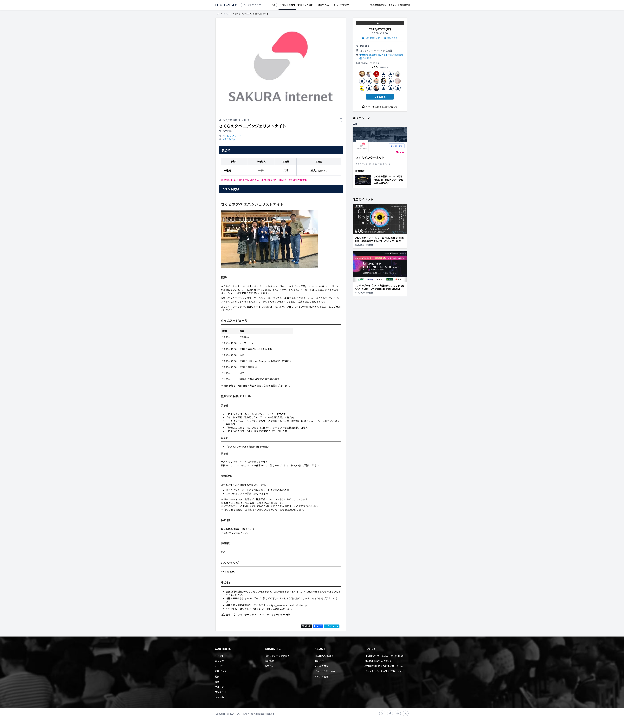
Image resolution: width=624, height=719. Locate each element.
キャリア (236, 136)
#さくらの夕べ (230, 139)
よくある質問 (321, 666)
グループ (219, 686)
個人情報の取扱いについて (378, 660)
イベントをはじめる (325, 671)
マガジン (219, 666)
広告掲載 (269, 660)
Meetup (227, 136)
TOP (217, 13)
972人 (400, 152)
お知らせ (319, 660)
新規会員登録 (404, 5)
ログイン (392, 5)
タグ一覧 (219, 697)
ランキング (220, 692)
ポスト (308, 626)
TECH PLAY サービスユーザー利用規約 (384, 655)
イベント (227, 13)
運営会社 (269, 666)
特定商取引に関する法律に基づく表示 (383, 666)
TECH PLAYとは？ (324, 655)
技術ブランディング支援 (277, 655)
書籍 (217, 681)
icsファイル (392, 37)
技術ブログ (220, 671)
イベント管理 (321, 676)
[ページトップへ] (225, 5)
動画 (217, 676)
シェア (319, 626)
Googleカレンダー (373, 37)
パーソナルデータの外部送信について (383, 671)
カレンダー (220, 660)
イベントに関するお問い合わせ (382, 106)
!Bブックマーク (331, 626)
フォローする (397, 145)
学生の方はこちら (378, 5)
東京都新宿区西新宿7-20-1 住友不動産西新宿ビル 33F (381, 56)
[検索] (274, 5)
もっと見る (380, 96)
